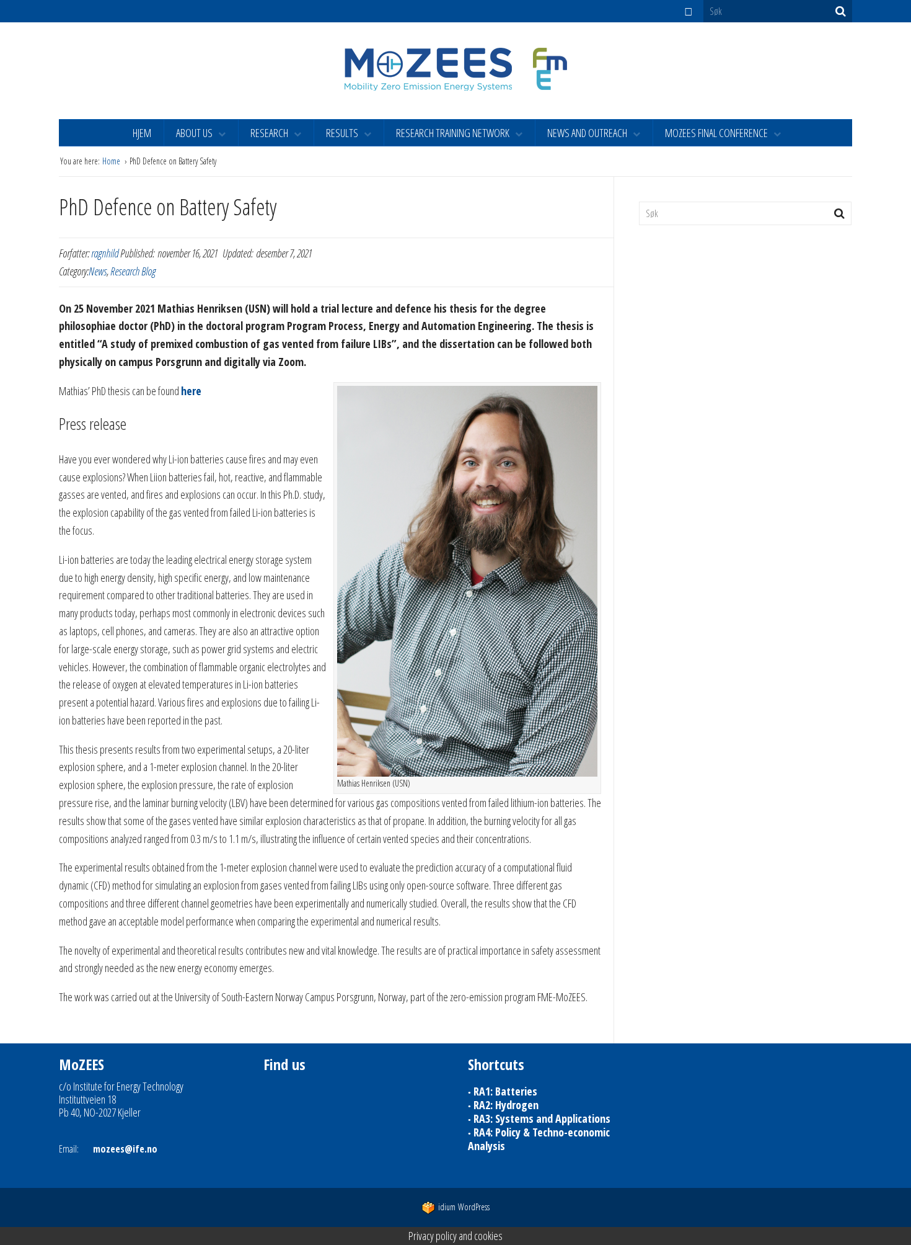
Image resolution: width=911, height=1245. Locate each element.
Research (270, 132)
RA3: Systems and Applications (541, 1118)
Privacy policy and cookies (455, 1235)
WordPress (464, 1207)
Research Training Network (453, 132)
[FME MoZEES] (456, 69)
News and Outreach (588, 132)
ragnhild (104, 253)
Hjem (142, 132)
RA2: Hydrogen (506, 1104)
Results (343, 132)
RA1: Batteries (505, 1091)
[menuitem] (142, 133)
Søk (840, 11)
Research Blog (133, 271)
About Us (195, 132)
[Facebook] (688, 11)
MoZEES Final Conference (717, 132)
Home (112, 161)
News (98, 271)
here (191, 390)
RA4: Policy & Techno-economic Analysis (539, 1139)
